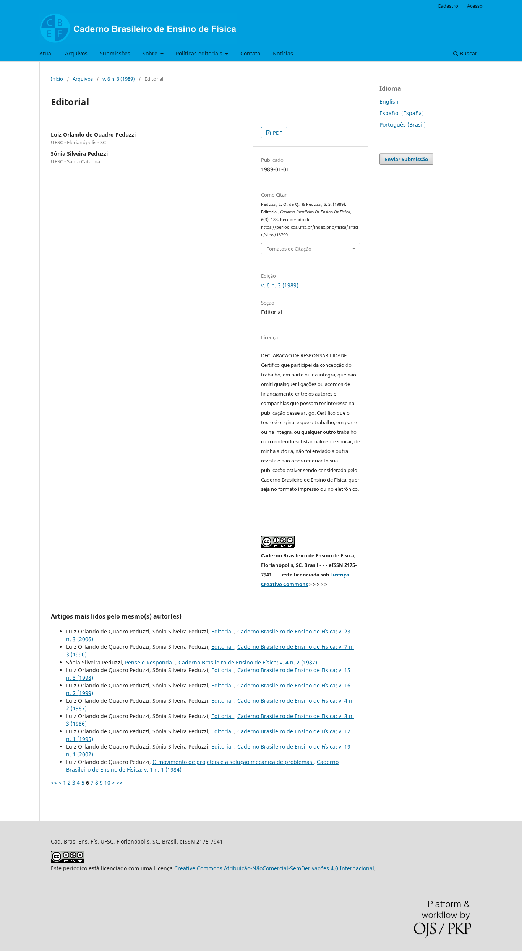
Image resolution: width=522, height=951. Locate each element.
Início (57, 78)
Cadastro (448, 5)
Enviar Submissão (406, 159)
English (389, 101)
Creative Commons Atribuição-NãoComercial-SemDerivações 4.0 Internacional (274, 868)
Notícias (282, 53)
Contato (250, 53)
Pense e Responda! (150, 662)
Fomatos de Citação (288, 248)
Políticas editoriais (200, 53)
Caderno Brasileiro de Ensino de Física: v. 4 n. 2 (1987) (247, 662)
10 (107, 782)
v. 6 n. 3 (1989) (118, 78)
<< (54, 782)
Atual (46, 53)
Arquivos (76, 53)
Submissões (115, 53)
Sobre (151, 53)
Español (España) (401, 113)
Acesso (475, 5)
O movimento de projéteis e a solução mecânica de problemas (233, 761)
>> (120, 782)
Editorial (222, 631)
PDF (277, 132)
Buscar (467, 53)
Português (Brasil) (402, 124)
